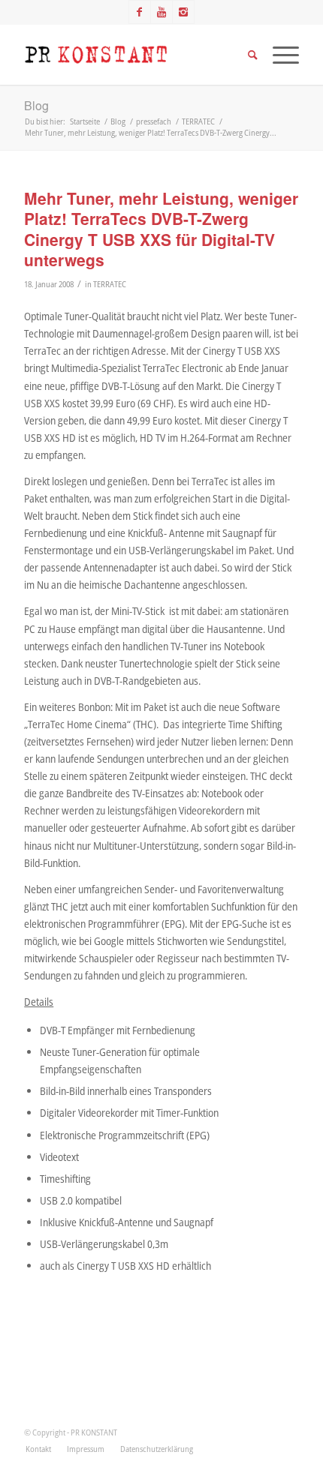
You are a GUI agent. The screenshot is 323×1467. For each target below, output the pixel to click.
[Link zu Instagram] (183, 12)
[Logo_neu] (133, 55)
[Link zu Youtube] (161, 12)
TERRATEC (109, 284)
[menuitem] (38, 1449)
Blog (36, 105)
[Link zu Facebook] (139, 12)
